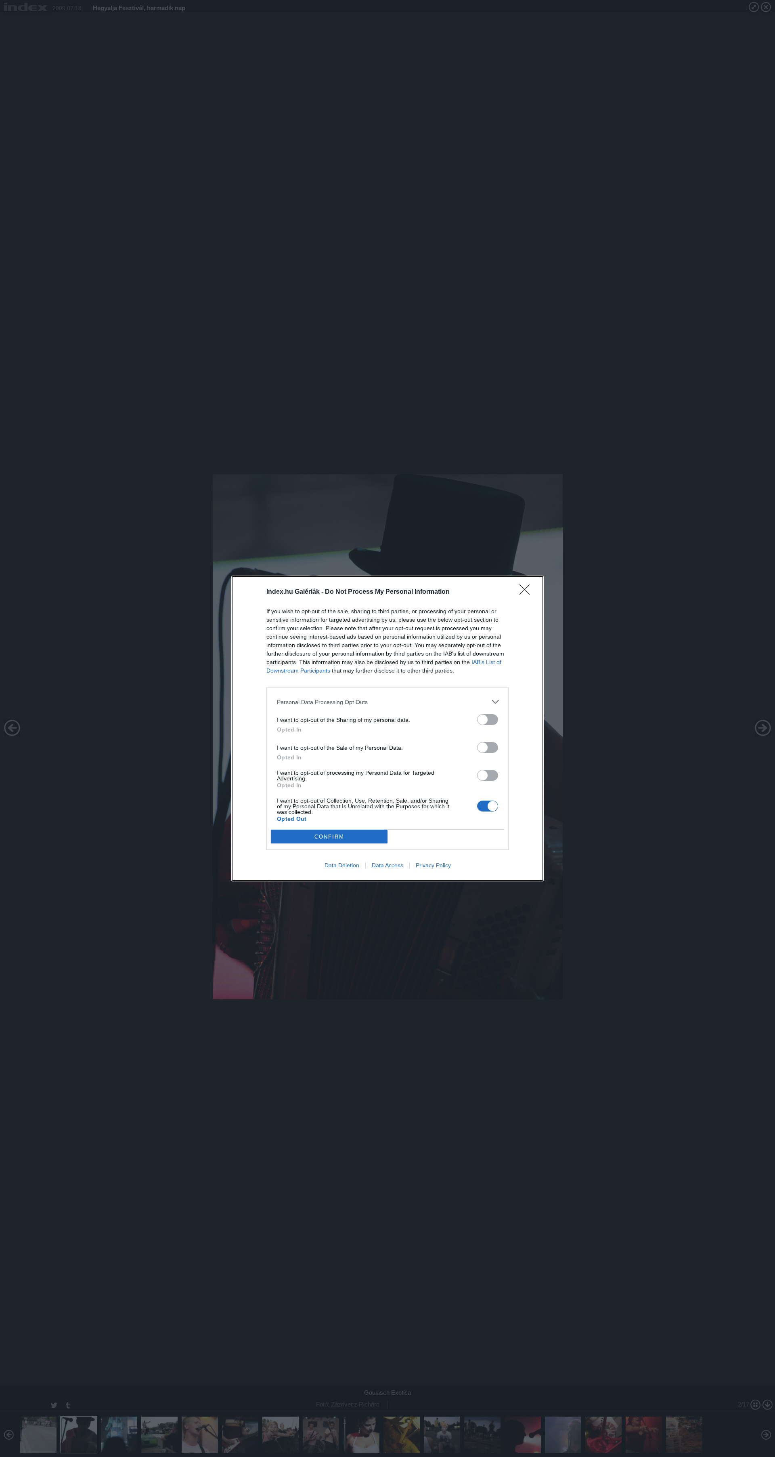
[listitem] (387, 702)
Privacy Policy (433, 865)
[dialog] (387, 728)
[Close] (527, 592)
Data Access (387, 865)
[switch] (487, 719)
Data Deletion (342, 865)
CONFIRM (329, 837)
